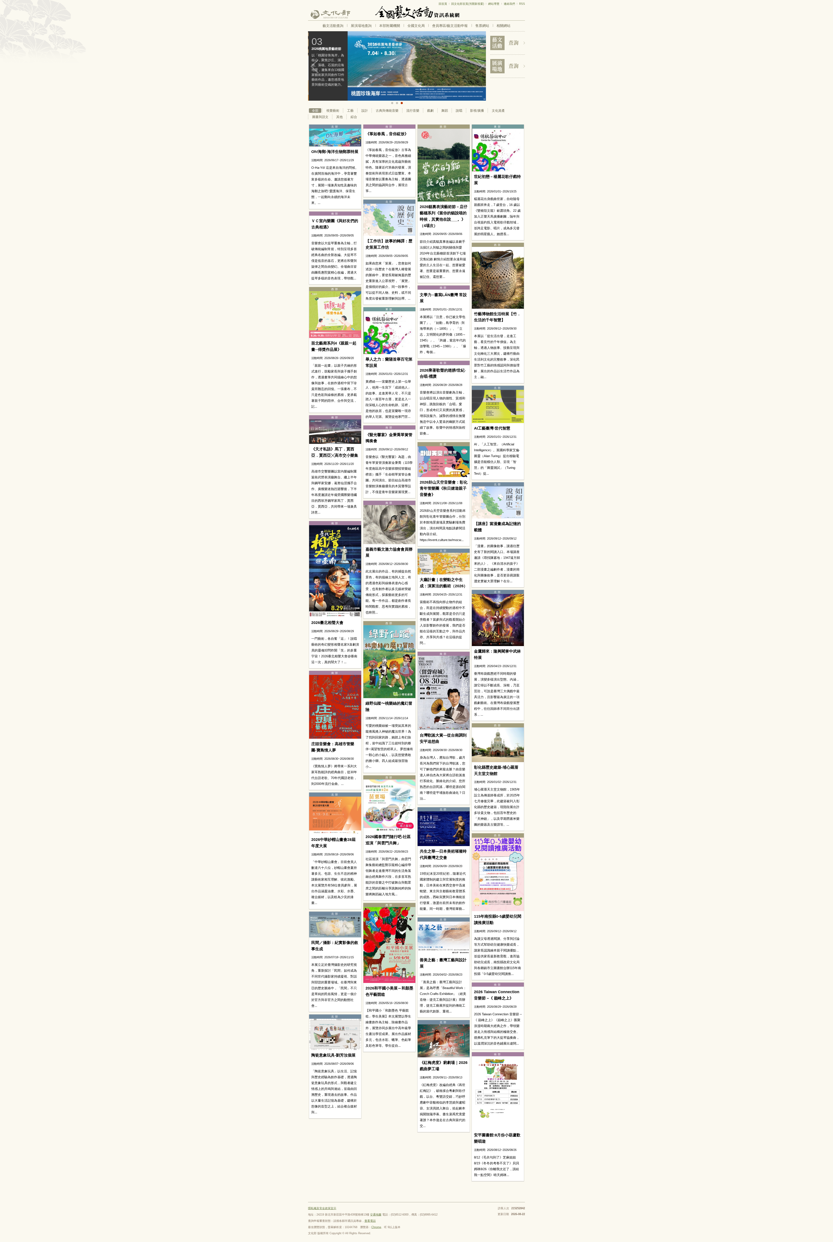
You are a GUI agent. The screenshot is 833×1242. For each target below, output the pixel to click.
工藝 (350, 110)
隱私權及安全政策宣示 (322, 1208)
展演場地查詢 (361, 26)
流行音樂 (412, 110)
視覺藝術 (332, 110)
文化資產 (498, 110)
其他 (339, 117)
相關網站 (503, 26)
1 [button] (392, 103)
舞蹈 (444, 110)
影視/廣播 (477, 110)
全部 (315, 110)
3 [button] (402, 103)
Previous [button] (314, 66)
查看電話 (370, 1220)
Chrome (376, 1227)
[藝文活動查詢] (507, 43)
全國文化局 (416, 26)
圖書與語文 (320, 117)
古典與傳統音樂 (387, 110)
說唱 (459, 110)
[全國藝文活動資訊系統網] (416, 12)
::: (309, 2)
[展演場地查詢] (507, 66)
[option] (397, 66)
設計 (364, 110)
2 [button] (397, 103)
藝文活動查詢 (333, 26)
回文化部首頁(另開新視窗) (467, 3)
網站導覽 (493, 3)
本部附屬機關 (389, 26)
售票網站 (482, 26)
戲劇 (430, 110)
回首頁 (443, 3)
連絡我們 (509, 3)
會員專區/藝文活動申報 (450, 26)
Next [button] (479, 66)
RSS (522, 3)
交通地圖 (375, 1214)
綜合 (354, 117)
